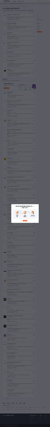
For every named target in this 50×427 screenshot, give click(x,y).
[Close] (38, 205)
